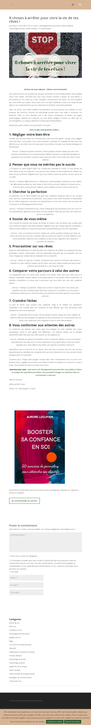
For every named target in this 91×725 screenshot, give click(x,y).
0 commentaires (45, 28)
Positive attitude (67, 26)
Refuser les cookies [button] (73, 722)
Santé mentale (31, 28)
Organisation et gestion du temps (22, 652)
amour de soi (14, 623)
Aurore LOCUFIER (19, 26)
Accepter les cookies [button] (54, 722)
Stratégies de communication (20, 677)
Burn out (12, 626)
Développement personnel (49, 26)
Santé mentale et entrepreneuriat (22, 674)
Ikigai (11, 641)
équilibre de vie (14, 637)
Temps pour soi (15, 681)
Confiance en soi (15, 630)
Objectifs (12, 648)
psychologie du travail (17, 659)
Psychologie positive (17, 28)
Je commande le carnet (24, 500)
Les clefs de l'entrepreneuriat (20, 644)
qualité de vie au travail (18, 666)
